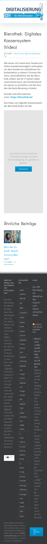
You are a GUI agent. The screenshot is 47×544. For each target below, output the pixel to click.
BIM (21, 308)
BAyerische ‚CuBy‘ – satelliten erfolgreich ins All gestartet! (38, 352)
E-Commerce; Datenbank (23, 452)
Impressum (36, 304)
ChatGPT (23, 312)
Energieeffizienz (23, 487)
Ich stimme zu (36, 532)
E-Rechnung (22, 467)
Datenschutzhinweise (38, 312)
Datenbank (23, 324)
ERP (21, 511)
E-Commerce (22, 438)
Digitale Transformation (23, 346)
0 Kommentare (10, 263)
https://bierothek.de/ (21, 97)
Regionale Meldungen (32, 53)
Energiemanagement (23, 500)
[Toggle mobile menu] (41, 19)
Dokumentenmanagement (23, 421)
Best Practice (19, 53)
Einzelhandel (23, 478)
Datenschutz (23, 333)
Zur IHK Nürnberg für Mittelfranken (38, 293)
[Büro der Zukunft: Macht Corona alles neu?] (12, 231)
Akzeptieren (23, 169)
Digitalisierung (23, 359)
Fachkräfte (22, 518)
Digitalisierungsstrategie (23, 391)
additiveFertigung (23, 294)
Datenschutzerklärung (14, 534)
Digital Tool (22, 406)
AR (21, 303)
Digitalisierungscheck (23, 372)
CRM (22, 317)
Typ (5, 56)
